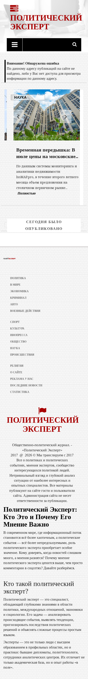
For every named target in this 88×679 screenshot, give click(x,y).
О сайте (16, 372)
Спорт (15, 322)
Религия (16, 365)
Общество (18, 341)
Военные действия (25, 311)
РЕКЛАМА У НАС (21, 378)
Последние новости (26, 385)
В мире (15, 284)
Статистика (19, 392)
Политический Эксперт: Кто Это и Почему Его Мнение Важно (40, 517)
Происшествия (22, 354)
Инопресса (19, 335)
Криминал (18, 297)
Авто (14, 304)
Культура (17, 328)
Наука (15, 97)
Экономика (19, 291)
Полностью (21, 193)
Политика (18, 278)
